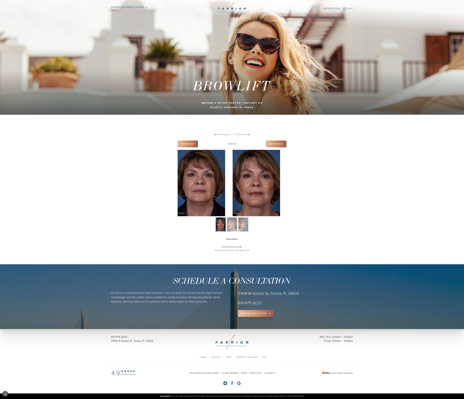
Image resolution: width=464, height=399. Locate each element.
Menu (350, 8)
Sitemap (244, 373)
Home (203, 357)
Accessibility (270, 373)
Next (276, 144)
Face (229, 357)
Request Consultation (254, 313)
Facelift (246, 250)
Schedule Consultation (127, 7)
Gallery (216, 357)
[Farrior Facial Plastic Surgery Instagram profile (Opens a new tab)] (225, 383)
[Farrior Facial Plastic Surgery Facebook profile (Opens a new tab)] (232, 383)
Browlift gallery (247, 357)
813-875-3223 (332, 8)
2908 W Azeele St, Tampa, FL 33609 (132, 341)
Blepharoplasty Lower (230, 250)
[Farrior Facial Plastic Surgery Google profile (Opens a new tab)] (239, 383)
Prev (188, 144)
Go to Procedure (240, 134)
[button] (5, 394)
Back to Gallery (223, 134)
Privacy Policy (256, 373)
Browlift (218, 250)
